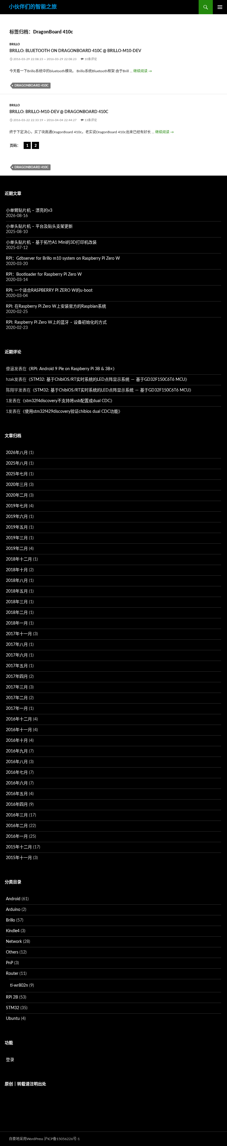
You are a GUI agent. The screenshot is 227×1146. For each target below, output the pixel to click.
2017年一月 (17, 709)
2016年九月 (17, 751)
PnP (9, 963)
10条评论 (91, 59)
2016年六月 (17, 783)
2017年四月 (17, 677)
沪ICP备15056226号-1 (62, 1139)
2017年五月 (17, 666)
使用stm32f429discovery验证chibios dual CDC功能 (71, 412)
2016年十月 (17, 741)
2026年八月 (17, 453)
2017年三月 (17, 687)
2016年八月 (17, 762)
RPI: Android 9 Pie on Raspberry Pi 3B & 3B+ (72, 369)
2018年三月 (17, 602)
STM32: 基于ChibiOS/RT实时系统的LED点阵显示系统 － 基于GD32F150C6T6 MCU (108, 380)
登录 (10, 1060)
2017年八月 (17, 645)
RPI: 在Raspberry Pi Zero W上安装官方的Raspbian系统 (56, 306)
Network (14, 942)
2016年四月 (17, 804)
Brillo (14, 44)
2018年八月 (17, 581)
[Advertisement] (113, 1115)
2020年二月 (17, 495)
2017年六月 (17, 655)
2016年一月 (17, 836)
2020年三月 (17, 485)
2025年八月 (17, 463)
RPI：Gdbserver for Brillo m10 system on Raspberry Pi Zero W (63, 258)
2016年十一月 (19, 730)
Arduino (13, 910)
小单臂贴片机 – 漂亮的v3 (29, 210)
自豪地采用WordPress (26, 1139)
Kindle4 (13, 931)
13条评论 (91, 120)
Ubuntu (13, 1019)
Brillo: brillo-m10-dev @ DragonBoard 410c (58, 112)
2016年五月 (17, 794)
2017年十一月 (19, 634)
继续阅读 (142, 71)
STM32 (12, 1008)
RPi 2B (12, 997)
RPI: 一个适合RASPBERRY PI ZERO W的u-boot (49, 290)
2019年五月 (17, 527)
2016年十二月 (19, 719)
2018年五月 (17, 591)
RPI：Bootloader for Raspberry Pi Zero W (44, 274)
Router (12, 974)
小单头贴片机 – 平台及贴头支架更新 (39, 226)
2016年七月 (17, 773)
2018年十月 (17, 570)
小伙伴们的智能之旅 (33, 7)
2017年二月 (17, 698)
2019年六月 (17, 517)
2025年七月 (17, 474)
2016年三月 (17, 815)
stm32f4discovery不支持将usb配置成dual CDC (67, 401)
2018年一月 (17, 623)
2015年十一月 (19, 858)
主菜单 (220, 7)
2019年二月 (17, 549)
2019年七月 (17, 506)
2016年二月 (17, 826)
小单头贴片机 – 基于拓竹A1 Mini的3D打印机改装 (51, 242)
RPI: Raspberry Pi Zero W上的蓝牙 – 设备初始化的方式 (56, 322)
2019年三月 (17, 538)
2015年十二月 (19, 847)
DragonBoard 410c (31, 85)
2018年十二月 (19, 559)
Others (12, 952)
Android (13, 899)
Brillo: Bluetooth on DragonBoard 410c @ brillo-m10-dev (75, 51)
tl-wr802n (19, 985)
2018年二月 (17, 613)
